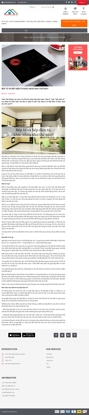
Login (65, 12)
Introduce (49, 354)
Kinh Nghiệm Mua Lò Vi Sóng (10, 389)
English (23, 2)
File (47, 364)
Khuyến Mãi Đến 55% (8, 392)
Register (65, 14)
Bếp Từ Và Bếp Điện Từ (8, 386)
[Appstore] (14, 335)
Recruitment (50, 357)
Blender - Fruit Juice (26, 21)
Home (26, 37)
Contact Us (49, 360)
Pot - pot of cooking (12, 21)
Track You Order (75, 13)
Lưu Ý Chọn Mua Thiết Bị (9, 382)
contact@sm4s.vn (9, 2)
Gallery (48, 367)
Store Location (84, 13)
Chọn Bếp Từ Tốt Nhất (8, 396)
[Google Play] (28, 335)
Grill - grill (37, 21)
